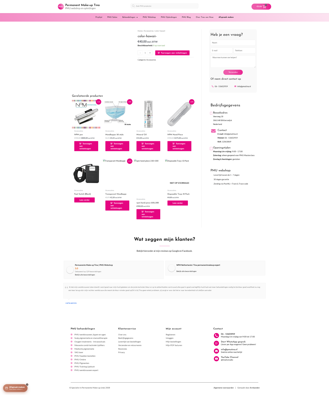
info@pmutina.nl (231, 134)
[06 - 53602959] (216, 335)
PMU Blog (186, 17)
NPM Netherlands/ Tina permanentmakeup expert (198, 265)
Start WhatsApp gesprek (233, 342)
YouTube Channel (229, 357)
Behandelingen (128, 17)
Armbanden (255, 388)
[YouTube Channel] (216, 358)
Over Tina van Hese (204, 17)
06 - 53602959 (231, 138)
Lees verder (84, 200)
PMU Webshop (149, 17)
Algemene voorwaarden (224, 388)
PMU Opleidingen (169, 17)
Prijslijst (98, 17)
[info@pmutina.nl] (216, 351)
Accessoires (148, 31)
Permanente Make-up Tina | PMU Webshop (94, 265)
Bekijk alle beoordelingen (85, 275)
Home (140, 31)
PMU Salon (112, 17)
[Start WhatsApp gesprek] (216, 343)
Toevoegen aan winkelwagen (174, 53)
